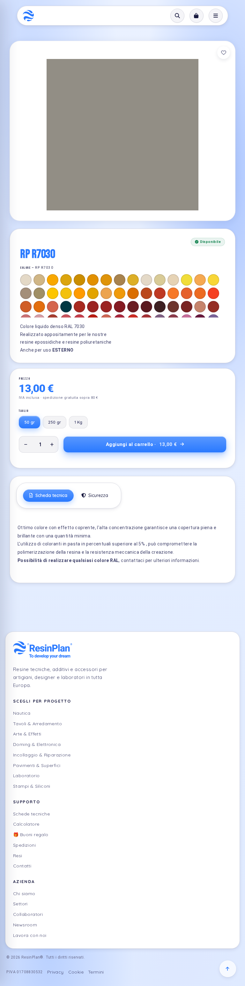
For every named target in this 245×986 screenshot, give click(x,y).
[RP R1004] (66, 280)
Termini (96, 972)
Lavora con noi (30, 935)
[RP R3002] (106, 306)
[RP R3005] (146, 306)
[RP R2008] (200, 293)
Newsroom (25, 925)
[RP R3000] (79, 306)
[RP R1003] (52, 280)
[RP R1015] (173, 280)
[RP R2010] (26, 306)
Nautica (22, 713)
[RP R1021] (52, 293)
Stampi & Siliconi (31, 786)
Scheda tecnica (50, 495)
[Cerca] (177, 16)
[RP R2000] (133, 293)
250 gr (54, 422)
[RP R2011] (39, 306)
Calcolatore (26, 824)
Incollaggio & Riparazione (42, 755)
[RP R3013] (213, 306)
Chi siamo (24, 893)
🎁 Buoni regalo (30, 834)
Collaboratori (28, 914)
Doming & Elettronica (37, 744)
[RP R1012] (133, 280)
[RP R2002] (160, 293)
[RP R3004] (133, 306)
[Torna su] (227, 968)
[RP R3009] (173, 306)
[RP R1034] (106, 293)
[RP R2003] (173, 293)
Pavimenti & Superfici (36, 765)
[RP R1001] (39, 280)
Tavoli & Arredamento (37, 724)
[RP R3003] (119, 306)
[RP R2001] (146, 293)
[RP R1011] (119, 280)
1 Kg (78, 422)
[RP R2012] (52, 306)
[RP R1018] (213, 280)
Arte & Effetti (27, 734)
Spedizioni (24, 845)
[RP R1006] (93, 280)
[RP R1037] (119, 293)
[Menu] (216, 16)
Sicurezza (97, 495)
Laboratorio (26, 775)
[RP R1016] (186, 280)
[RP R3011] (186, 306)
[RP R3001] (93, 306)
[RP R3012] (200, 306)
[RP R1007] (106, 280)
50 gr (29, 422)
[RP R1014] (160, 280)
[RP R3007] (160, 306)
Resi (17, 855)
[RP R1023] (66, 293)
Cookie (76, 972)
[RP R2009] (213, 293)
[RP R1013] (146, 280)
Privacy (55, 972)
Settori (20, 904)
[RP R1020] (39, 293)
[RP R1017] (200, 280)
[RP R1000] (26, 280)
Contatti (22, 866)
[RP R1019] (26, 293)
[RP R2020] (66, 306)
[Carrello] (196, 16)
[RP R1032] (93, 293)
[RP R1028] (79, 293)
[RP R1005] (79, 280)
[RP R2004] (186, 293)
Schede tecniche (31, 814)
